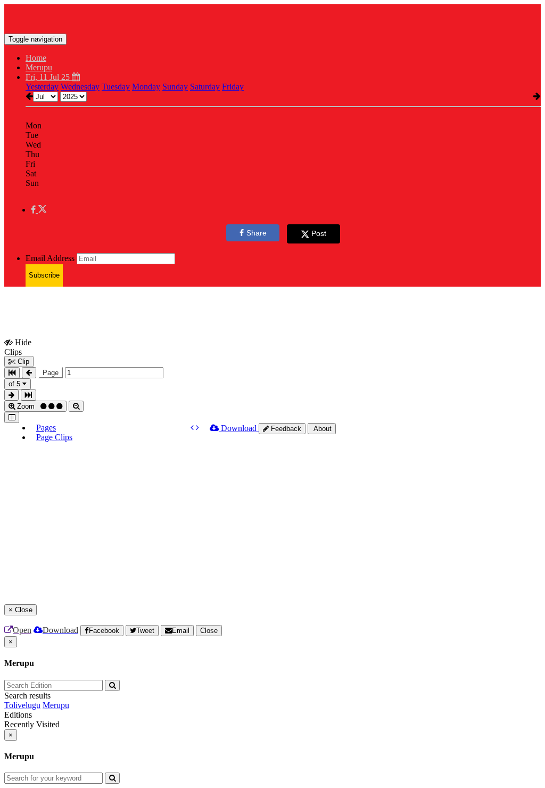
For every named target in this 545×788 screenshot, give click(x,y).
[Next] (197, 427)
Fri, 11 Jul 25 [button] (49, 77)
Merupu (56, 705)
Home (36, 57)
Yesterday (42, 86)
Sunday (175, 86)
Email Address (50, 258)
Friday (233, 86)
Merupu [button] (39, 67)
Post (318, 233)
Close (209, 631)
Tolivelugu (22, 705)
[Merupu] (272, 17)
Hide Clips (17, 347)
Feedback (285, 429)
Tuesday (116, 86)
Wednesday (80, 86)
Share (256, 233)
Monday (146, 86)
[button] (38, 209)
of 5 (15, 384)
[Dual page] (11, 417)
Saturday (205, 86)
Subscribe (44, 275)
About (322, 429)
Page (51, 373)
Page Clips (54, 437)
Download (239, 428)
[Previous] (193, 427)
